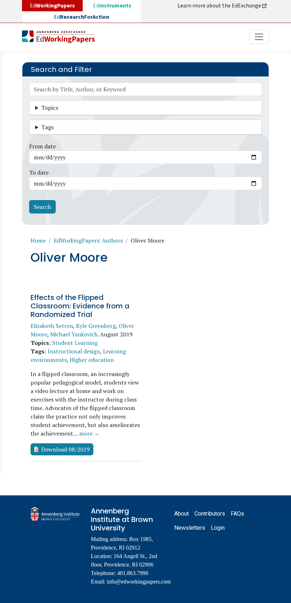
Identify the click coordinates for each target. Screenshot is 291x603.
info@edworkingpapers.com (139, 582)
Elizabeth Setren (52, 326)
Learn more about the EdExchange (219, 6)
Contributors (209, 513)
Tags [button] (47, 127)
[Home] (61, 36)
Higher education (92, 360)
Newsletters (189, 527)
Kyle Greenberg (96, 326)
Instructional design (74, 351)
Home (38, 240)
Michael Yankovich (74, 334)
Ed (112, 6)
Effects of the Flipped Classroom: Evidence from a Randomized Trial (80, 305)
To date (39, 172)
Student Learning (75, 343)
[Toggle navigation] (259, 37)
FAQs (237, 513)
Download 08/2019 (65, 449)
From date (42, 146)
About (181, 513)
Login (218, 527)
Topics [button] (49, 108)
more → (89, 433)
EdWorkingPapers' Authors (88, 240)
